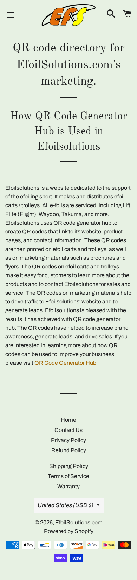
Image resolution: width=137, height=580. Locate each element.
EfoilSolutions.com (79, 522)
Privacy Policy (68, 440)
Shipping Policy (68, 466)
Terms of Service (68, 476)
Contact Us (68, 430)
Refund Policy (68, 450)
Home (68, 420)
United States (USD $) (65, 505)
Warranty (68, 486)
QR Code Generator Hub (65, 363)
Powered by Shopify (68, 531)
